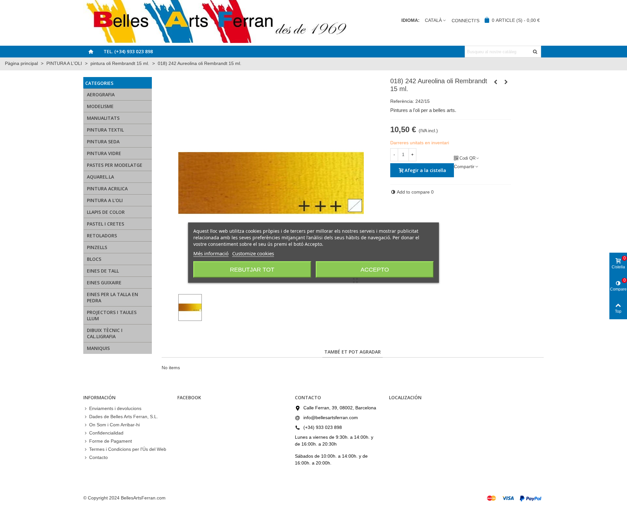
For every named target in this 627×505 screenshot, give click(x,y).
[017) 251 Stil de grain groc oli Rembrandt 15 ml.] (496, 82)
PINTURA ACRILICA (107, 188)
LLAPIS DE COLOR (106, 212)
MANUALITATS (103, 118)
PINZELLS (97, 247)
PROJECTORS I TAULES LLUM (112, 315)
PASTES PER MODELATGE (114, 165)
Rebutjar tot (252, 269)
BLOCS (94, 259)
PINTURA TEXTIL (105, 130)
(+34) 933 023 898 (322, 427)
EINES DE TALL (103, 271)
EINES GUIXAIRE (104, 282)
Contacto (98, 457)
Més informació (211, 253)
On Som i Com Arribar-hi (114, 424)
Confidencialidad (106, 432)
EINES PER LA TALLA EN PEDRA (112, 297)
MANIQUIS (98, 348)
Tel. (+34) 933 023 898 (128, 51)
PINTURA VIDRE (104, 153)
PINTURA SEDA (103, 141)
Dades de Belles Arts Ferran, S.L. (123, 416)
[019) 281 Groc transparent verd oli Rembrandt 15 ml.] (506, 82)
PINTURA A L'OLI (105, 200)
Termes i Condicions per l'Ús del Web (127, 449)
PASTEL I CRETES (105, 224)
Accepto (375, 269)
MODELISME (100, 106)
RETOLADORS (102, 235)
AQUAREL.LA (100, 177)
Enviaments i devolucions (115, 408)
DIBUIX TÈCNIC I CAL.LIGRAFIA (104, 333)
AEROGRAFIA (101, 94)
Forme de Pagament (110, 441)
